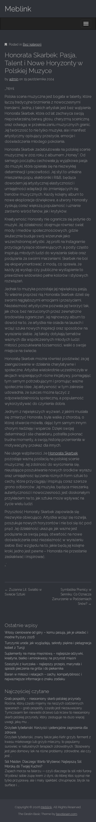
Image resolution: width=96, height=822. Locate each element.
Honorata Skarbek (63, 453)
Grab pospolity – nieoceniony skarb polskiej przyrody (43, 699)
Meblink (18, 8)
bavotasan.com (66, 814)
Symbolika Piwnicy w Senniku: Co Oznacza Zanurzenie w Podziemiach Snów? (71, 596)
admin (13, 79)
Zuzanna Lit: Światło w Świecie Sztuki (23, 592)
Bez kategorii (32, 44)
